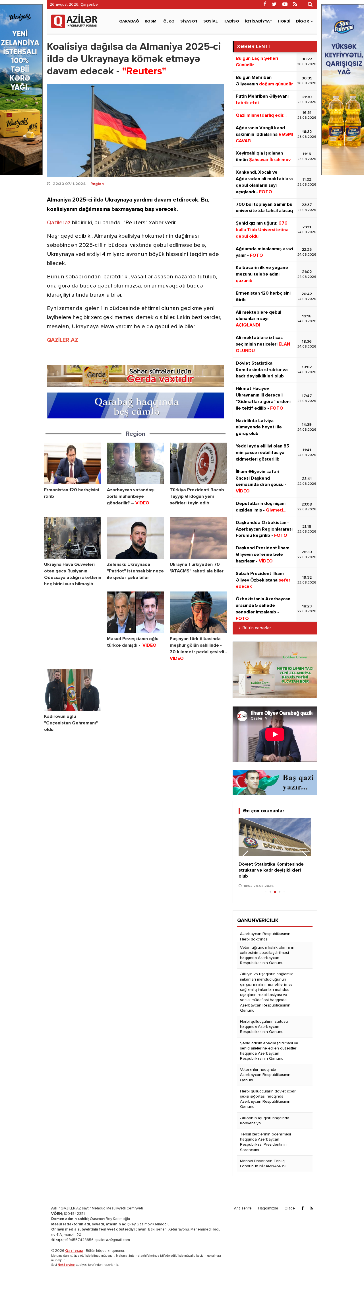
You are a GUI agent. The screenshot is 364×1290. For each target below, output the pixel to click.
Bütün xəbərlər (257, 628)
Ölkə (169, 21)
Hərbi (284, 21)
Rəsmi (151, 21)
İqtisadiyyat (258, 21)
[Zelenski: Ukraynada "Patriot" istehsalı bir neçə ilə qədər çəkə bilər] (135, 538)
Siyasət (189, 21)
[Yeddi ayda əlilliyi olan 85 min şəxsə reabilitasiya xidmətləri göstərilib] (275, 837)
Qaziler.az (59, 223)
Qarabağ (129, 21)
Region (97, 184)
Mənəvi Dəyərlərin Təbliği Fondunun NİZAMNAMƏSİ (263, 1163)
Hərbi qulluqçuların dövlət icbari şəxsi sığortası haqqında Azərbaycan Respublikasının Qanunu (268, 1099)
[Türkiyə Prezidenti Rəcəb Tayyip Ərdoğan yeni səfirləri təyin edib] (198, 463)
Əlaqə (290, 1208)
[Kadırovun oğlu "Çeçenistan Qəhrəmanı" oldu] (72, 690)
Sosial (210, 21)
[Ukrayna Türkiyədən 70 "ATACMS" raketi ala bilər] (198, 538)
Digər (302, 21)
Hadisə (231, 21)
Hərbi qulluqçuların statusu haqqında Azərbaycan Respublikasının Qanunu (264, 1027)
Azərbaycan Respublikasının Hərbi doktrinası (265, 936)
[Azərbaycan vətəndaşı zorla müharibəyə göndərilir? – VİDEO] (135, 463)
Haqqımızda (268, 1208)
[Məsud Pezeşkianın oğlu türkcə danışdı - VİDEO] (135, 612)
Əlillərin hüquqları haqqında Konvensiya (264, 1120)
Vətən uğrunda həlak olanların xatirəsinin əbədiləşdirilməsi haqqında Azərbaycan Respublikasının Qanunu (267, 955)
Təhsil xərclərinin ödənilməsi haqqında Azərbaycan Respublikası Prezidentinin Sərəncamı (265, 1142)
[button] (304, 857)
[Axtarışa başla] (310, 4)
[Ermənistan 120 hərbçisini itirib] (72, 463)
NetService (66, 1264)
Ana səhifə (243, 1208)
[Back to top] (348, 1274)
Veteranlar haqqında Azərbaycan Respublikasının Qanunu (265, 1075)
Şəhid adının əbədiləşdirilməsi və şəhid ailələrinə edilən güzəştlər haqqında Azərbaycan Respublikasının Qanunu (269, 1051)
